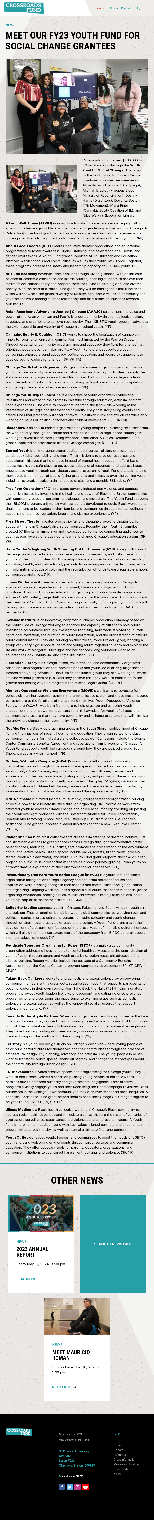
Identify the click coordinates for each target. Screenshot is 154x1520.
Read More (26, 1279)
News (11, 25)
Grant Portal (121, 1469)
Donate (118, 1450)
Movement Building (126, 1464)
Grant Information (125, 1459)
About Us (120, 1454)
